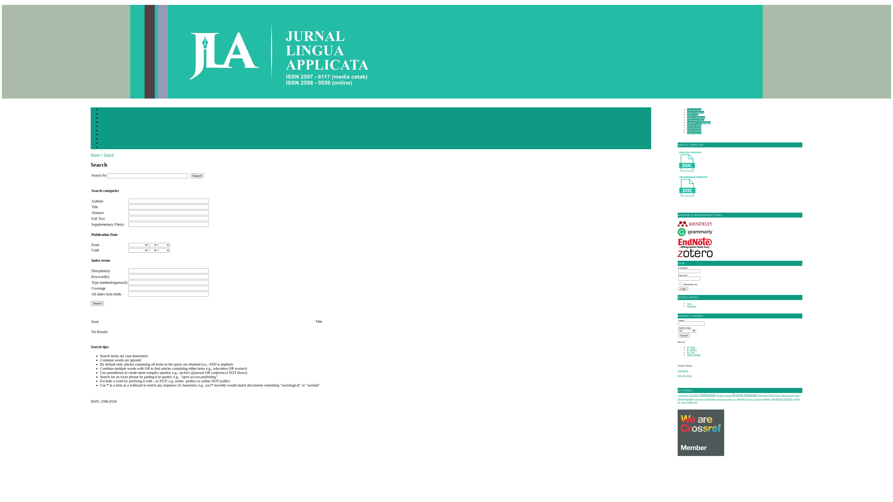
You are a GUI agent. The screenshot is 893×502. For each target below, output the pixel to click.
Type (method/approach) (109, 282)
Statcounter (683, 371)
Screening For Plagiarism (699, 122)
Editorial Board (694, 125)
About (103, 114)
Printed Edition (694, 130)
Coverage (98, 288)
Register (104, 122)
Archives (104, 135)
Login (103, 118)
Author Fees (692, 115)
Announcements (108, 139)
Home (103, 110)
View (689, 303)
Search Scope (684, 328)
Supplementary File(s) (107, 224)
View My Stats (685, 375)
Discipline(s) (100, 271)
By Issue (691, 347)
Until (95, 250)
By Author (692, 349)
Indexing (104, 147)
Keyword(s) (100, 277)
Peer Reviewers (694, 127)
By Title (691, 352)
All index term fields (106, 294)
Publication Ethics (695, 120)
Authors (97, 201)
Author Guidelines (695, 112)
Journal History (694, 133)
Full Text (98, 219)
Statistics (105, 143)
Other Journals (693, 354)
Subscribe (691, 306)
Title (94, 207)
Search (103, 126)
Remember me (690, 284)
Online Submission (696, 117)
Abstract (97, 213)
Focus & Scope (694, 110)
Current (104, 130)
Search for (99, 175)
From (95, 245)
